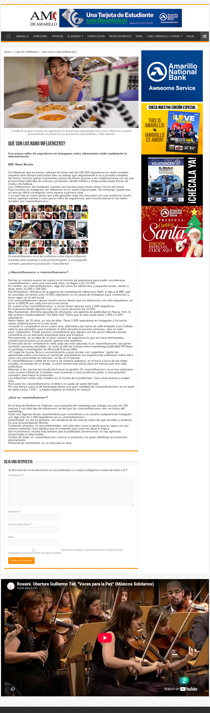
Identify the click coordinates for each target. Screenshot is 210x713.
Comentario (16, 475)
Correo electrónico (20, 524)
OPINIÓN (57, 36)
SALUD (190, 36)
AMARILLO (22, 36)
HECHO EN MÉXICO (120, 36)
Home (8, 35)
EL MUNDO (74, 36)
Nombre (14, 511)
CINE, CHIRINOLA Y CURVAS (163, 36)
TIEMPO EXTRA (96, 36)
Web (11, 537)
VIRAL (139, 36)
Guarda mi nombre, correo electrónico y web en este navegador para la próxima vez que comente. (65, 551)
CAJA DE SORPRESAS (26, 51)
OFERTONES (40, 36)
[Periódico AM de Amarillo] (105, 17)
